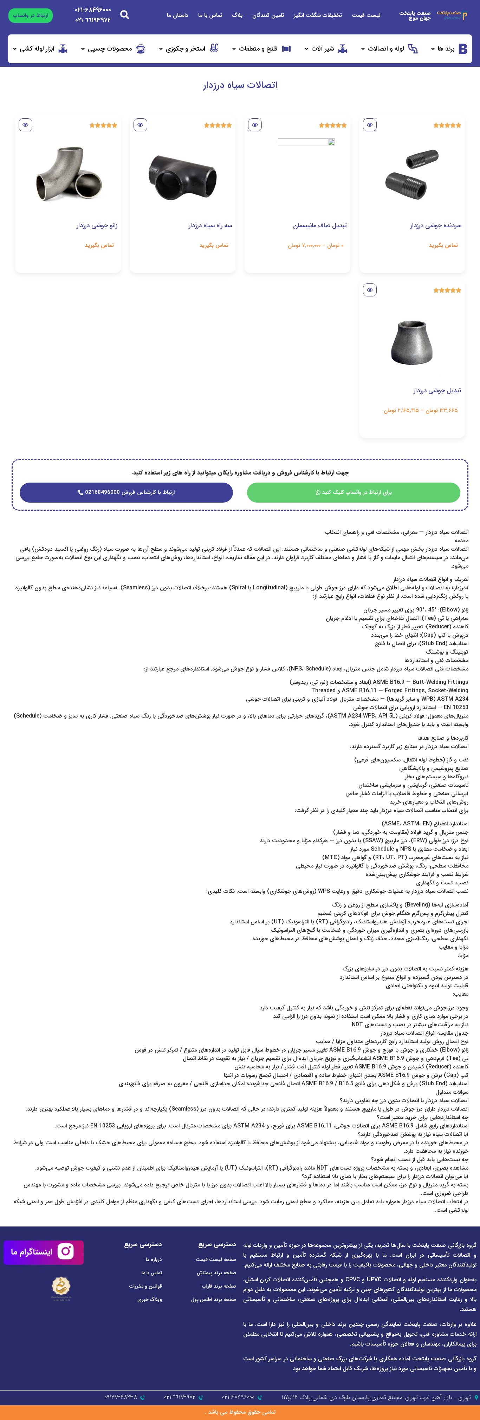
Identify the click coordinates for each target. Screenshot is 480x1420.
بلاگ (237, 15)
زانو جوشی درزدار (97, 225)
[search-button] (124, 14)
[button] (449, 48)
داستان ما (177, 15)
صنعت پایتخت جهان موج (415, 15)
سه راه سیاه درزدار (210, 225)
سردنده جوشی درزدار (435, 225)
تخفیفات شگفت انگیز (318, 15)
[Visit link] (412, 175)
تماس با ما (210, 15)
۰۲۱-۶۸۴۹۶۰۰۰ (93, 10)
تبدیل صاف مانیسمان (320, 225)
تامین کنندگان (268, 15)
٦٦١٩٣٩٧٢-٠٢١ (93, 20)
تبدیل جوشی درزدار (437, 390)
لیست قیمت (366, 15)
